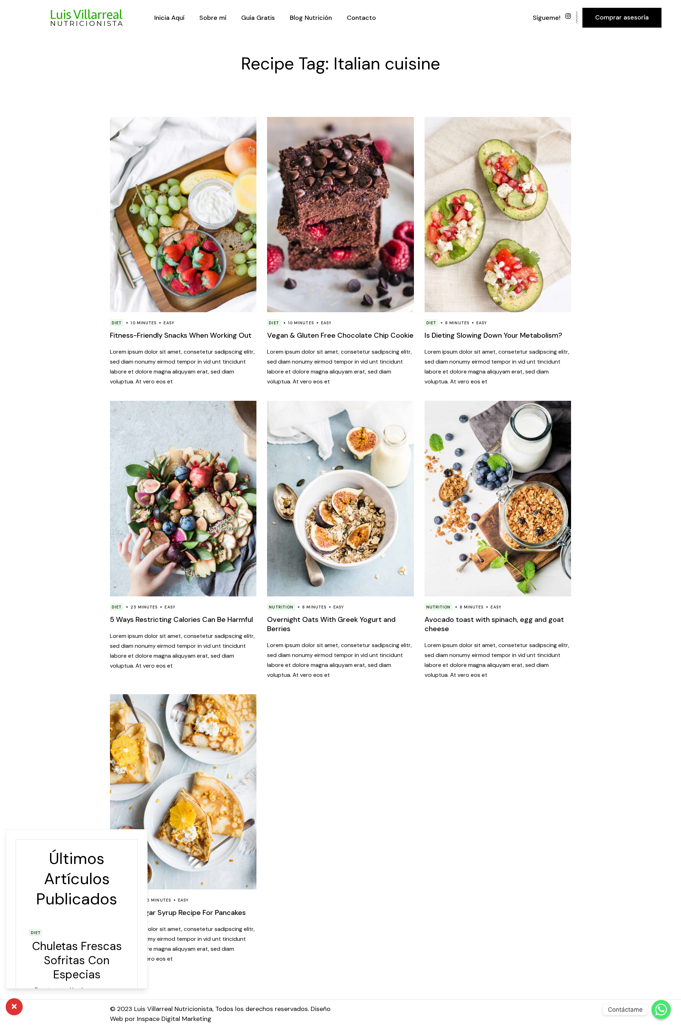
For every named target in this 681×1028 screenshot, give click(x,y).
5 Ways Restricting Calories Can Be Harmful (181, 619)
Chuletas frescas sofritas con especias (77, 960)
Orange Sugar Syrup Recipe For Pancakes (178, 912)
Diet (117, 322)
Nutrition (281, 607)
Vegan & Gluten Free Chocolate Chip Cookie (340, 335)
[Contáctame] (661, 1009)
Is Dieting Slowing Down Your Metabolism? (493, 335)
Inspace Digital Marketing (174, 1019)
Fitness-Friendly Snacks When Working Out (180, 335)
